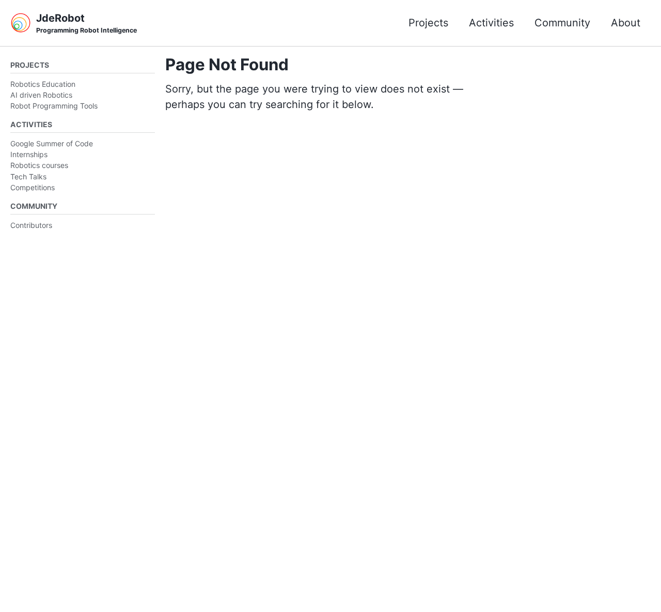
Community (562, 23)
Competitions (32, 187)
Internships (29, 154)
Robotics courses (39, 165)
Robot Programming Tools (54, 105)
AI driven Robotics (41, 94)
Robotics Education (42, 84)
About (625, 23)
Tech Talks (28, 176)
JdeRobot (86, 23)
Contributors (31, 225)
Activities (491, 23)
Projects (428, 23)
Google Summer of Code (51, 143)
